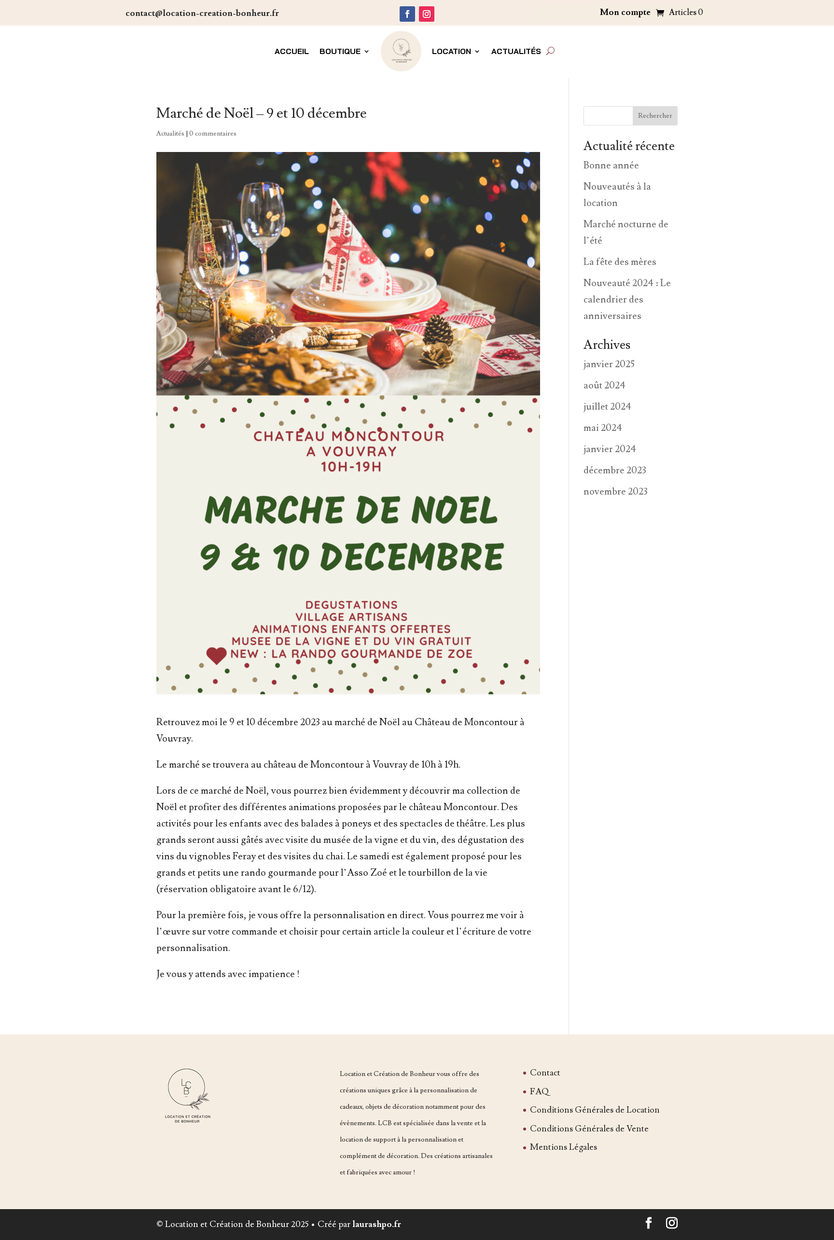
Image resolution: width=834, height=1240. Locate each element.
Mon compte (625, 13)
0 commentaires (212, 133)
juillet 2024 (607, 406)
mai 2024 (603, 428)
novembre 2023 (616, 491)
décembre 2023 (615, 470)
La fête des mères (620, 262)
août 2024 (605, 385)
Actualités (516, 51)
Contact (545, 1072)
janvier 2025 (609, 364)
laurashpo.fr (376, 1224)
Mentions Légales (563, 1147)
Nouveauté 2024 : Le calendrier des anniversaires (627, 299)
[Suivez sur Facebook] (407, 14)
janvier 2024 (610, 449)
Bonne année (611, 165)
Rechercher (655, 115)
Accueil (292, 51)
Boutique (340, 51)
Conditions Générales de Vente (589, 1128)
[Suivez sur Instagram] (426, 14)
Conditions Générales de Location (595, 1110)
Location (451, 51)
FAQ (539, 1091)
